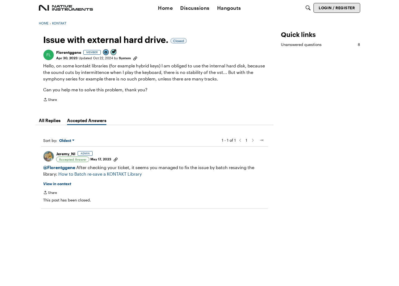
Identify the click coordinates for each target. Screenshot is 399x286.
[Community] (66, 8)
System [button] (125, 58)
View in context (57, 183)
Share (50, 100)
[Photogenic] (106, 52)
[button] (48, 54)
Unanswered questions (320, 44)
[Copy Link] (135, 57)
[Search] (308, 8)
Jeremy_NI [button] (65, 153)
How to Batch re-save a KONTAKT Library (100, 173)
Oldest (65, 140)
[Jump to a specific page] (261, 140)
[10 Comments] (113, 52)
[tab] (50, 120)
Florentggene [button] (68, 52)
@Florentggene (59, 167)
